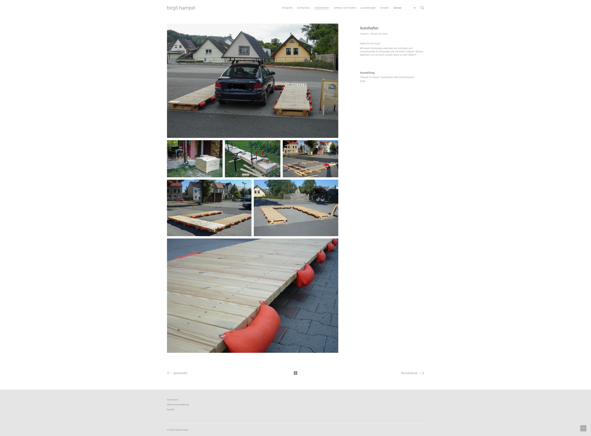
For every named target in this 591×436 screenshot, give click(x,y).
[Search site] (422, 8)
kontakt (170, 409)
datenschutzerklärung (178, 404)
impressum (172, 399)
